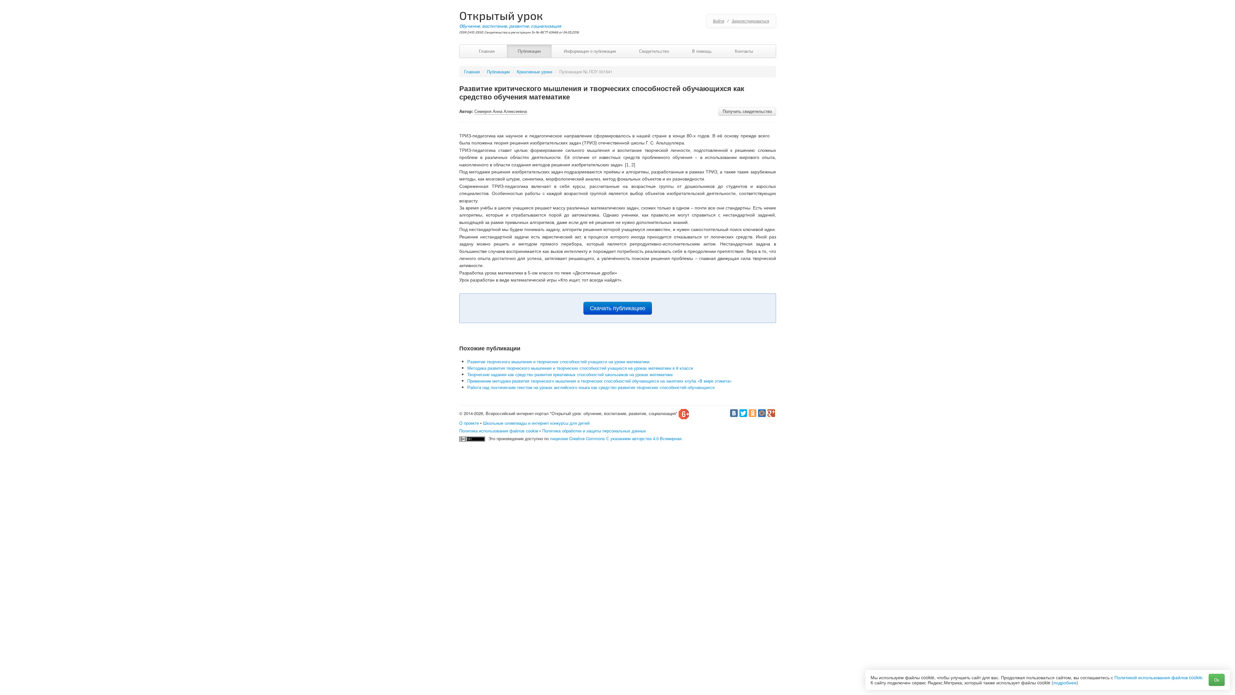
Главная (487, 51)
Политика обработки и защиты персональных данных (594, 431)
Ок (1216, 680)
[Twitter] (743, 413)
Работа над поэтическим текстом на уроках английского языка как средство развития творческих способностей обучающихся (591, 387)
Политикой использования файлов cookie (1158, 677)
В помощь (702, 51)
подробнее (1064, 682)
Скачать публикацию (617, 308)
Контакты (744, 51)
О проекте (469, 423)
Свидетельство (654, 51)
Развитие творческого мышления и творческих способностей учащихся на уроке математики (558, 361)
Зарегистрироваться (750, 20)
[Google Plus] (771, 413)
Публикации (529, 51)
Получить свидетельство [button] (747, 111)
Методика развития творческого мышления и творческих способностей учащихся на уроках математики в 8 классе (580, 368)
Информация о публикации (590, 51)
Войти (718, 20)
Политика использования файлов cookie (498, 431)
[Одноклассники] (752, 413)
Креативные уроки (534, 72)
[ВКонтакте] (734, 413)
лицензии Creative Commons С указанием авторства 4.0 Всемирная (616, 438)
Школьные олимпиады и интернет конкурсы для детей (536, 423)
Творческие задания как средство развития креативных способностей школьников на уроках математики (569, 374)
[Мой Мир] (762, 413)
